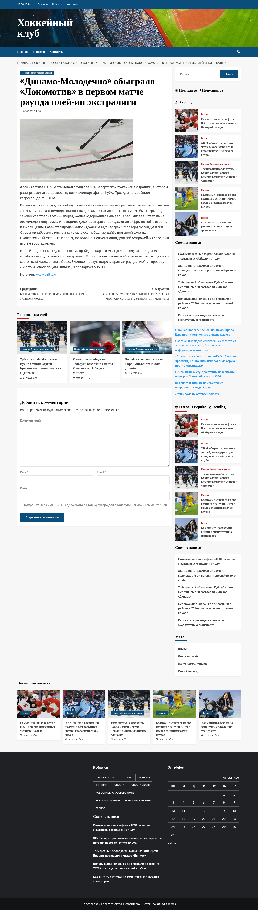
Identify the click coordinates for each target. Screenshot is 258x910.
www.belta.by (46, 274)
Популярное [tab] (212, 90)
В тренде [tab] (185, 101)
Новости (57, 4)
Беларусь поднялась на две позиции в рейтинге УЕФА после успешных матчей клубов (218, 201)
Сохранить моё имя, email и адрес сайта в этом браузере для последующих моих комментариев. (96, 505)
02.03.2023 (29, 111)
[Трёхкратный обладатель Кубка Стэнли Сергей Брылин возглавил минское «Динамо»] (42, 337)
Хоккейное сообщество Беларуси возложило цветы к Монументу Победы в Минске (94, 366)
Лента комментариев (192, 663)
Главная (43, 4)
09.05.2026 (80, 377)
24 (173, 826)
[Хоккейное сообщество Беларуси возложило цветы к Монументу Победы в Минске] (95, 337)
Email (101, 472)
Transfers (145, 777)
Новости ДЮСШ (140, 785)
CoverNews (150, 903)
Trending (101, 785)
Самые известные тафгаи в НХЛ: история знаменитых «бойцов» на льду (218, 123)
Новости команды (108, 800)
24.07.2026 (27, 377)
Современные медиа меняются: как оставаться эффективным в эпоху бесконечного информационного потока (205, 345)
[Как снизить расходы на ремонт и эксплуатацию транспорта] (186, 223)
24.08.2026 (27, 735)
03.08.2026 (73, 739)
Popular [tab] (199, 406)
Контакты (72, 4)
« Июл (172, 843)
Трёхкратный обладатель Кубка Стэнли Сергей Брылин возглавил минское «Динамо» (40, 366)
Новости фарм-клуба (138, 800)
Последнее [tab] (187, 90)
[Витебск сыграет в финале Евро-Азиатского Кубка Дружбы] (147, 337)
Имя (24, 472)
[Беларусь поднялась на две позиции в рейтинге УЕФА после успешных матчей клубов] (186, 197)
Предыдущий (54, 294)
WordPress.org (188, 671)
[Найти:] (199, 74)
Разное (204, 114)
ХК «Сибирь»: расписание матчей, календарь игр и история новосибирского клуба (218, 149)
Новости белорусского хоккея (37, 72)
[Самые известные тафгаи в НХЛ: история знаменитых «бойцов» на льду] (186, 120)
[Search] (238, 51)
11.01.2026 (132, 373)
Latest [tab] (183, 406)
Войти (182, 648)
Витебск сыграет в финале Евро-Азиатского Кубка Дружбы (144, 364)
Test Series (127, 777)
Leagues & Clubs (105, 777)
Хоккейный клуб (45, 27)
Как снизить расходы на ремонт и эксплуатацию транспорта (217, 226)
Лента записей (188, 656)
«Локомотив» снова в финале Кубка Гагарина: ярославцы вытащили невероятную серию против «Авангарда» (206, 361)
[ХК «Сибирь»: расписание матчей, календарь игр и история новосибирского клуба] (186, 146)
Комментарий (31, 420)
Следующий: (135, 294)
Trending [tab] (218, 406)
